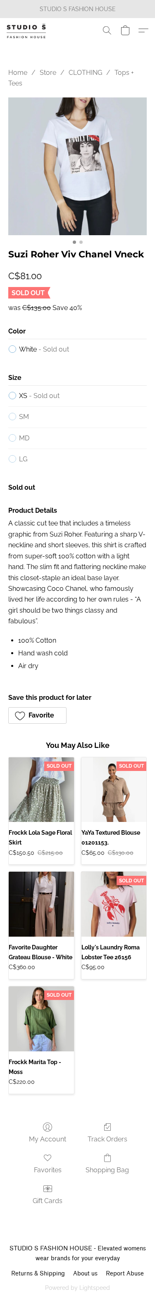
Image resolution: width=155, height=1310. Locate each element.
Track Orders (107, 1139)
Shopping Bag (107, 1170)
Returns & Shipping (38, 1273)
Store (48, 72)
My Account (47, 1139)
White (44, 349)
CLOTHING (85, 72)
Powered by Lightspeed (77, 1288)
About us (85, 1273)
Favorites (48, 1170)
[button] (27, 30)
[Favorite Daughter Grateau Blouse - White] (41, 904)
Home (17, 72)
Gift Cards (47, 1201)
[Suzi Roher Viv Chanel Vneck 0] (77, 166)
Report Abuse (125, 1273)
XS (39, 396)
